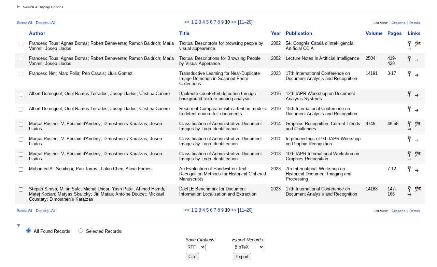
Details (414, 23)
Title (184, 33)
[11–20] (245, 22)
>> (234, 22)
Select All (24, 23)
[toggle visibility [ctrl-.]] (19, 226)
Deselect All (45, 23)
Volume (374, 33)
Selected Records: (104, 231)
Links (414, 33)
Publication (299, 33)
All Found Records (52, 231)
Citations (398, 23)
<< (187, 22)
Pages (394, 33)
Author (37, 33)
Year (276, 33)
